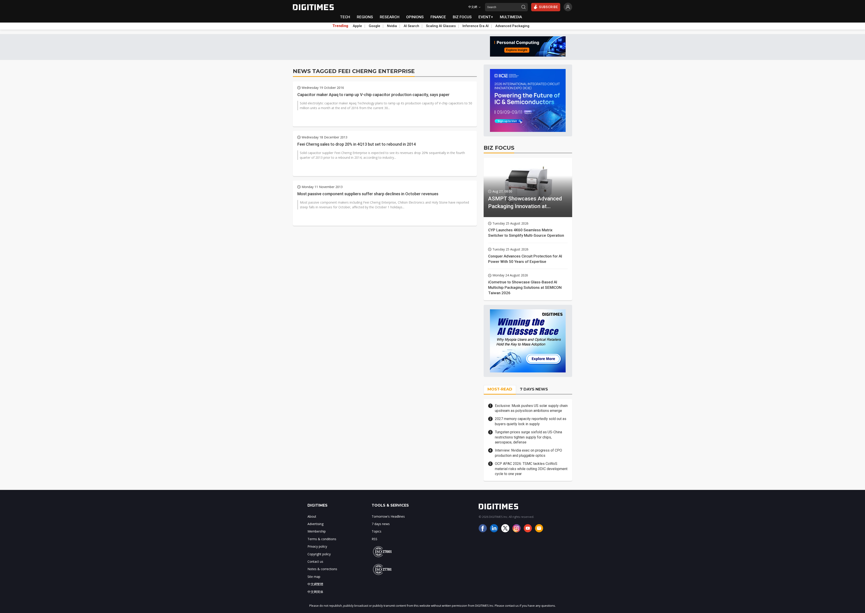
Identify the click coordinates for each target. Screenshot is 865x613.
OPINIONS (415, 17)
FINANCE (438, 17)
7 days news (381, 524)
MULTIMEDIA (511, 17)
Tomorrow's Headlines (388, 516)
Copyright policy (319, 554)
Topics (376, 531)
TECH (345, 17)
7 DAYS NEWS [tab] (534, 389)
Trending (340, 26)
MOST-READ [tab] (499, 389)
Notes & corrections (322, 569)
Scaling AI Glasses (441, 26)
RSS (374, 539)
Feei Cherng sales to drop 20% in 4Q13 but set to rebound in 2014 (356, 144)
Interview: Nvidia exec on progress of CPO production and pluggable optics (528, 452)
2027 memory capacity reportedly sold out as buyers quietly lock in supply (530, 421)
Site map (313, 576)
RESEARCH (389, 17)
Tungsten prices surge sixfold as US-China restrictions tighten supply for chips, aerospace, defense (528, 437)
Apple (357, 26)
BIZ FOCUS (462, 17)
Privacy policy (317, 546)
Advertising (315, 524)
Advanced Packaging (512, 26)
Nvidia (392, 26)
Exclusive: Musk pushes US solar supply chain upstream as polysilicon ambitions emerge (531, 408)
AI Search (411, 26)
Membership (316, 531)
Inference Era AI (475, 26)
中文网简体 (315, 592)
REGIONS (365, 17)
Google (374, 26)
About (311, 516)
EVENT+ (485, 17)
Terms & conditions (321, 539)
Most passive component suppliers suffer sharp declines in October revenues (367, 193)
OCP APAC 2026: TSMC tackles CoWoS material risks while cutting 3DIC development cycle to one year (531, 468)
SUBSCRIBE (548, 7)
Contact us (315, 561)
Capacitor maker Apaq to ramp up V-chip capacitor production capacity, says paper (373, 94)
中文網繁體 (315, 584)
